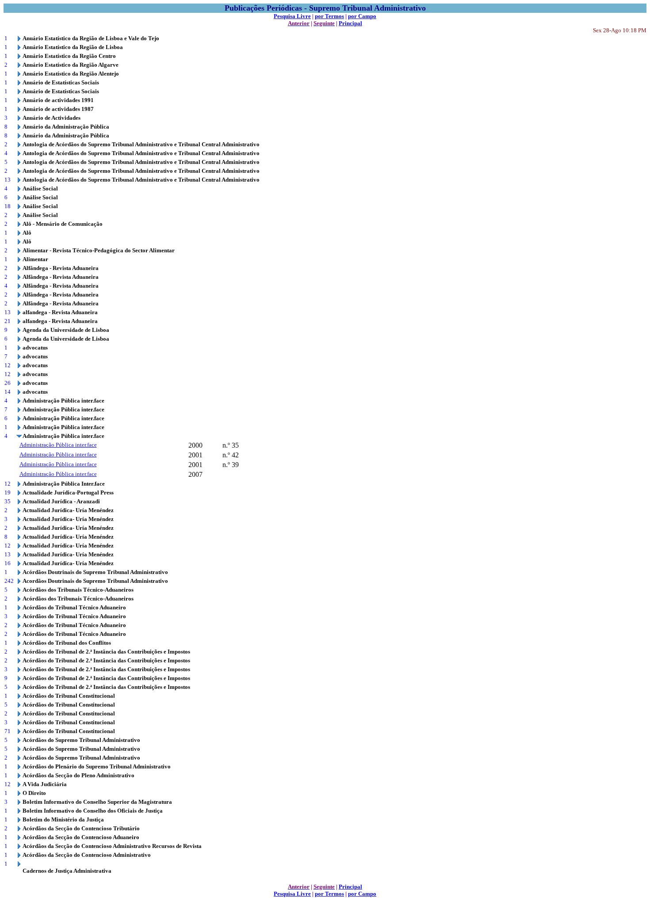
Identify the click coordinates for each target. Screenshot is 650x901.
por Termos (329, 16)
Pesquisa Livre (292, 16)
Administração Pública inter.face (58, 444)
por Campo (362, 16)
